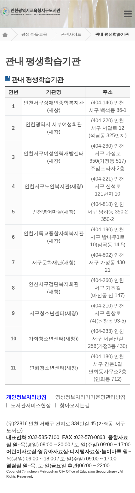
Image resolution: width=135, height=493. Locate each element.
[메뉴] (128, 14)
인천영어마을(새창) (53, 211)
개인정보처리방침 (26, 397)
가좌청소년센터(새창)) (53, 338)
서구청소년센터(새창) (54, 313)
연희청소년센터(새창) (54, 367)
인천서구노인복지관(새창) (53, 186)
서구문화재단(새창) (53, 262)
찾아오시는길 (75, 405)
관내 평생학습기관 (112, 34)
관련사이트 (71, 34)
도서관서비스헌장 (31, 405)
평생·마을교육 (34, 34)
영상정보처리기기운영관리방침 (90, 397)
